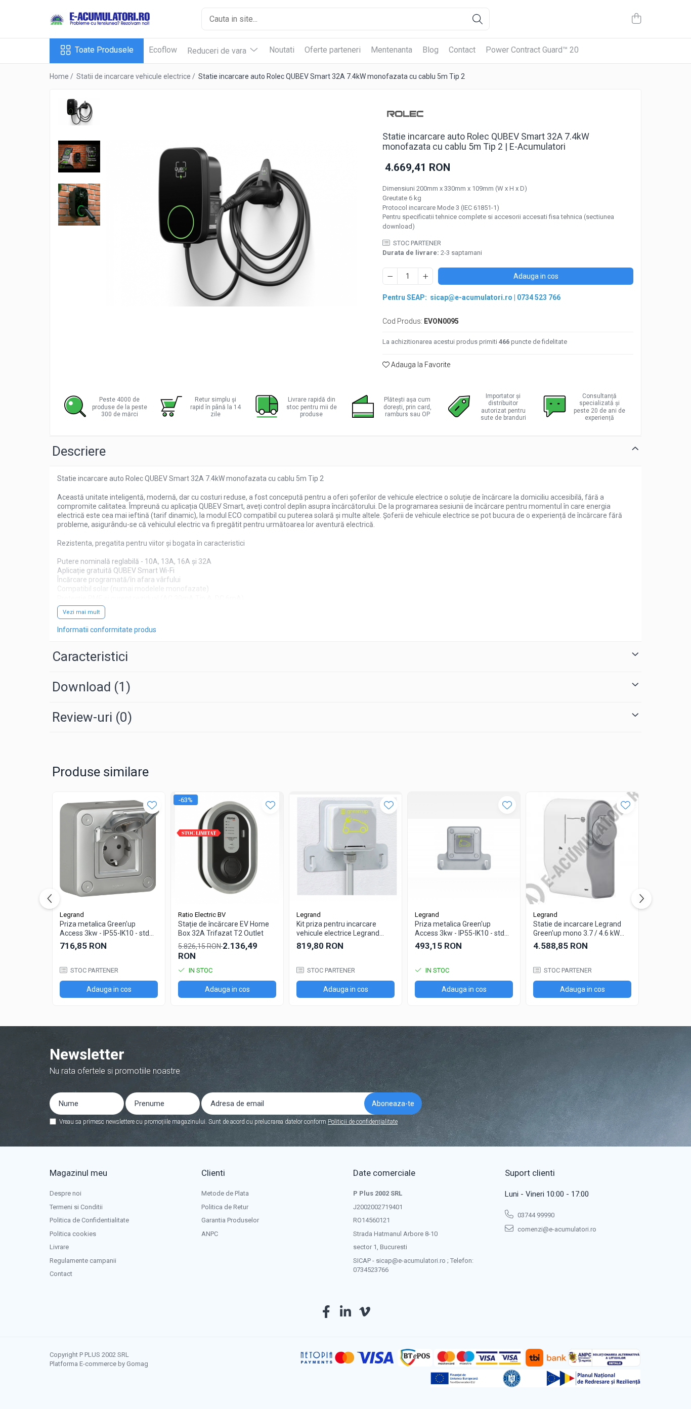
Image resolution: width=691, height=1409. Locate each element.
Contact (462, 50)
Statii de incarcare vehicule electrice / (136, 76)
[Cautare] (477, 19)
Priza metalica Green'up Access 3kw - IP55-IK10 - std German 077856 (459, 929)
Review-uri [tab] (92, 717)
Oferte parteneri (333, 50)
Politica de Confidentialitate (89, 1220)
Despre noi (65, 1193)
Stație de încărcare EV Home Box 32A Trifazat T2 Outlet (223, 928)
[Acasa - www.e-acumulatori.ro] (100, 19)
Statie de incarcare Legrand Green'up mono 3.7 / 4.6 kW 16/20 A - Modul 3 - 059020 (577, 929)
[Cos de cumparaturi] (636, 19)
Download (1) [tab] (91, 686)
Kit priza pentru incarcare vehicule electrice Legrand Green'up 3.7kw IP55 (337, 929)
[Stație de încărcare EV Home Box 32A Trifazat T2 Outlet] (227, 848)
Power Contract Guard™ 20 (532, 50)
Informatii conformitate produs (106, 630)
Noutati (281, 50)
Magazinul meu (78, 1173)
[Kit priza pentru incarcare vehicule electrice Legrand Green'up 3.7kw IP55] (345, 848)
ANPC (209, 1234)
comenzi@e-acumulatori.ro (556, 1229)
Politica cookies (73, 1234)
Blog (430, 50)
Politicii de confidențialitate (363, 1121)
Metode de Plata (225, 1193)
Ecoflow (163, 50)
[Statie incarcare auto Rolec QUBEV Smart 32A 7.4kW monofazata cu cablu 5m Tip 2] (231, 223)
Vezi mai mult (81, 612)
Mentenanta (391, 50)
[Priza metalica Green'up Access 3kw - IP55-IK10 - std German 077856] (464, 848)
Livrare (59, 1247)
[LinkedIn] (346, 1312)
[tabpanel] (231, 223)
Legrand (72, 914)
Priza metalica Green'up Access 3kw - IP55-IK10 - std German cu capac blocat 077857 (104, 929)
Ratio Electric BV (202, 914)
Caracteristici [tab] (90, 656)
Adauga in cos (535, 276)
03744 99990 (535, 1215)
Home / (62, 76)
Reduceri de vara (217, 51)
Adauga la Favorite (420, 365)
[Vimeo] (365, 1312)
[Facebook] (326, 1312)
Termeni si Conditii (76, 1207)
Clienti (213, 1173)
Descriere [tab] (79, 451)
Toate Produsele (104, 50)
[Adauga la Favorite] (152, 805)
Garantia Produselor (230, 1220)
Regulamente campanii (83, 1260)
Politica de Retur (224, 1207)
